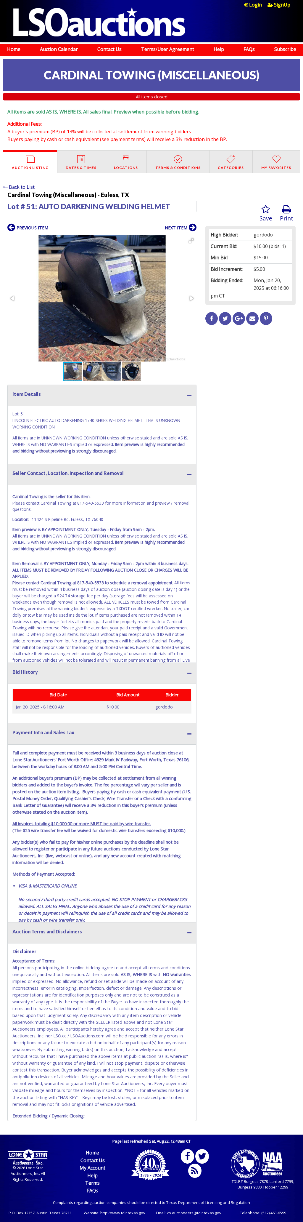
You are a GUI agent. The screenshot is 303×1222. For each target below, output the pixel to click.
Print (286, 218)
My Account (92, 1168)
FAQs (249, 49)
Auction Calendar (59, 49)
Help (219, 49)
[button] (191, 240)
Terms (92, 1183)
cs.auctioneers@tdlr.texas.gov (194, 1212)
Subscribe (285, 49)
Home (13, 49)
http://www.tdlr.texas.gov (122, 1212)
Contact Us (109, 49)
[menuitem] (255, 4)
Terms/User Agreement (167, 49)
